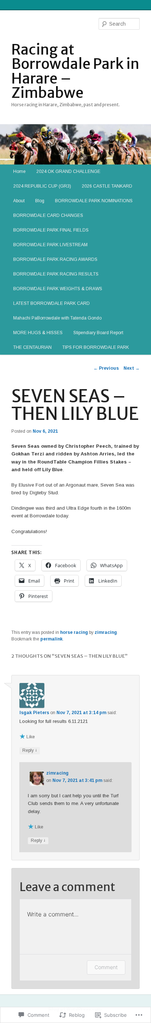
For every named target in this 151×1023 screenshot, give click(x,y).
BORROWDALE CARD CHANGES (48, 215)
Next (132, 368)
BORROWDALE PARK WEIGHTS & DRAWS (57, 288)
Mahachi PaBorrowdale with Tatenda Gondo (57, 318)
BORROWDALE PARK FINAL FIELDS (51, 230)
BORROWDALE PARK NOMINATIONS (94, 200)
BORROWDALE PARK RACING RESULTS (56, 274)
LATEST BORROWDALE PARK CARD (51, 303)
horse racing (74, 632)
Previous (106, 368)
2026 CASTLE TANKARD (107, 186)
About (19, 200)
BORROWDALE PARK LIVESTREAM (50, 244)
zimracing (106, 632)
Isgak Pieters (34, 712)
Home (19, 171)
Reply (29, 750)
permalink (51, 639)
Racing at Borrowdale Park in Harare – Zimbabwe (75, 71)
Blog (39, 200)
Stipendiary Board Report (98, 332)
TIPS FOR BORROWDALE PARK (95, 347)
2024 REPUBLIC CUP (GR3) (42, 186)
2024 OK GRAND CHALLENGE (68, 171)
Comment (106, 967)
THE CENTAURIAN (32, 347)
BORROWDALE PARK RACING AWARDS (55, 259)
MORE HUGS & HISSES (38, 332)
